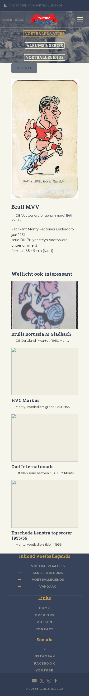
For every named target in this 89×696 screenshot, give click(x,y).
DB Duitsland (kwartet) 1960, (38, 340)
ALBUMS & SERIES (44, 45)
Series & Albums (48, 573)
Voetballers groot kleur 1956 (48, 407)
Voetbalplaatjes (48, 566)
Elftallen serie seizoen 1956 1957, (40, 473)
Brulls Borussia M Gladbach (41, 334)
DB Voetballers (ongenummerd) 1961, (44, 215)
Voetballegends (48, 579)
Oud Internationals (32, 466)
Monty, (21, 407)
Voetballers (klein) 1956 (44, 544)
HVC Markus (25, 400)
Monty (16, 220)
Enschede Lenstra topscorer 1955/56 (41, 535)
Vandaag (47, 586)
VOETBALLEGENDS (45, 57)
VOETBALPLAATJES (45, 34)
